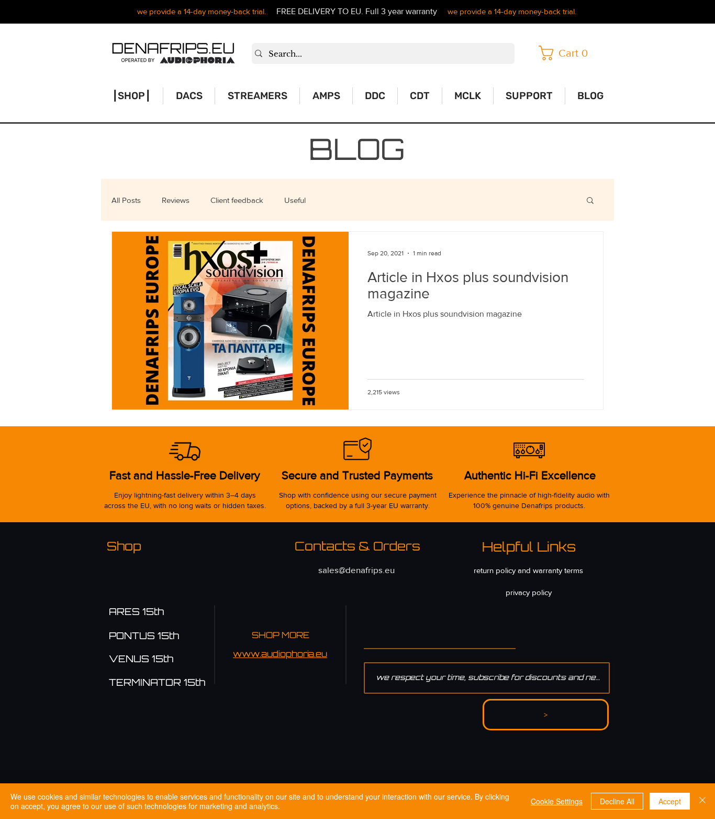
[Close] (702, 801)
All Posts (126, 200)
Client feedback (236, 200)
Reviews (175, 200)
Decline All (617, 801)
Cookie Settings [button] (557, 801)
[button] (567, 53)
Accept (669, 801)
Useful (295, 200)
